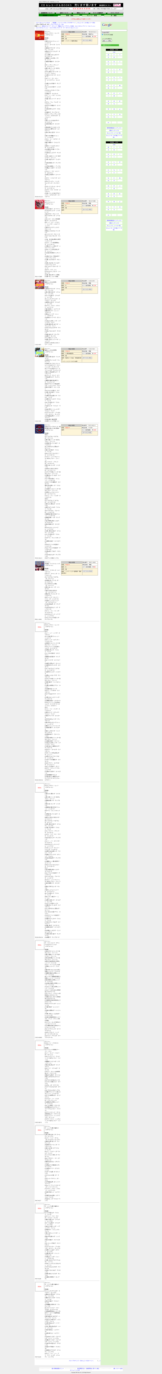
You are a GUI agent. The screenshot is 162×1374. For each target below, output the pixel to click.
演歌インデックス (114, 130)
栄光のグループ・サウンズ (49, 26)
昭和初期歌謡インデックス (114, 128)
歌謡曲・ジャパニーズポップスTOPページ (64, 22)
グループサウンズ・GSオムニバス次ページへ (81, 1360)
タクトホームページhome (43, 22)
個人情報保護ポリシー (58, 1368)
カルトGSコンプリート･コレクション (85, 26)
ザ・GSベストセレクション (70, 27)
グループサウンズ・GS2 (57, 24)
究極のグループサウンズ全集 (66, 26)
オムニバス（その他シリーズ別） (86, 22)
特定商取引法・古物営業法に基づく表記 (88, 1368)
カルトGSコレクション (42, 27)
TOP (114, 52)
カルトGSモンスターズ (56, 27)
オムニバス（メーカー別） (114, 133)
